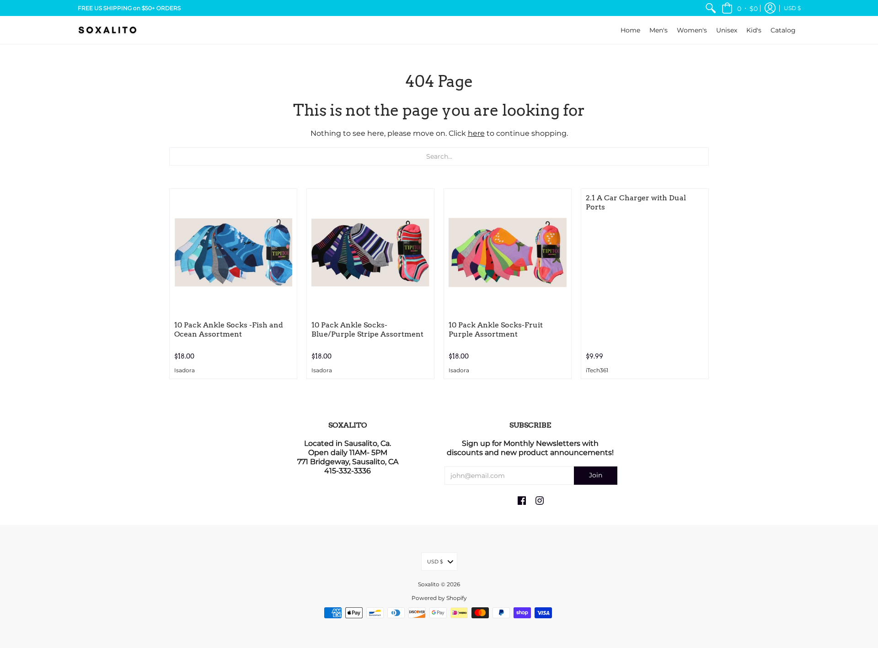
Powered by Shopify (439, 597)
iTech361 (597, 370)
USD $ (792, 8)
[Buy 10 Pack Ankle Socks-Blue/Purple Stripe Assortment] (370, 252)
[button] (739, 8)
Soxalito (428, 584)
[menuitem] (710, 8)
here (476, 133)
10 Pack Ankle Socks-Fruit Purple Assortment (496, 329)
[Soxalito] (107, 30)
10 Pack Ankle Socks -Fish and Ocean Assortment (228, 329)
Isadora (184, 370)
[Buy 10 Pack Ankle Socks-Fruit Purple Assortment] (508, 252)
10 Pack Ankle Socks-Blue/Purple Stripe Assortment (367, 329)
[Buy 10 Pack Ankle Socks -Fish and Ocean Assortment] (233, 252)
